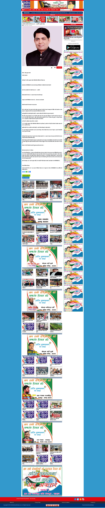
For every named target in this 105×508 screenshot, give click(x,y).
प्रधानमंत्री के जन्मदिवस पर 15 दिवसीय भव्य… (41, 453)
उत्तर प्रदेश (29, 9)
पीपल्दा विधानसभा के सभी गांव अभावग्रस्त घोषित (41, 287)
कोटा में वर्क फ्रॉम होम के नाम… (27, 275)
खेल (45, 9)
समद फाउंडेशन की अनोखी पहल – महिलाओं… (27, 287)
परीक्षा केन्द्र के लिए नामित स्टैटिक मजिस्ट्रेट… (28, 409)
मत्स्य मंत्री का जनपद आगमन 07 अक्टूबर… (41, 419)
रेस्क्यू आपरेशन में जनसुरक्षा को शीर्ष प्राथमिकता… (55, 375)
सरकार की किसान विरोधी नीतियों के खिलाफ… (56, 199)
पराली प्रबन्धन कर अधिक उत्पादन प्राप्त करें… (55, 453)
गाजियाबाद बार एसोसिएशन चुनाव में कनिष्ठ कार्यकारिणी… (55, 277)
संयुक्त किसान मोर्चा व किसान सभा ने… (41, 375)
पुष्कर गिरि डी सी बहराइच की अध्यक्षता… (40, 199)
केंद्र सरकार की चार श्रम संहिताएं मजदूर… (55, 243)
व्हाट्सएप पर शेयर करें (26, 175)
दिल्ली (23, 25)
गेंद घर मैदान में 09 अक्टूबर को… (55, 319)
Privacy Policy (37, 502)
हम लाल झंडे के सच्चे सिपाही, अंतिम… (27, 199)
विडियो (47, 9)
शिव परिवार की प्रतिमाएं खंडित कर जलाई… (28, 233)
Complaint (59, 67)
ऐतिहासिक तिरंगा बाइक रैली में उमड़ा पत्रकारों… (28, 189)
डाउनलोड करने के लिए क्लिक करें (72, 43)
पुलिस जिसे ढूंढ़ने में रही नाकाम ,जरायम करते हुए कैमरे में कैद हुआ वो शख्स (73, 38)
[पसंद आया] (51, 67)
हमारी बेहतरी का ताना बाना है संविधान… (40, 233)
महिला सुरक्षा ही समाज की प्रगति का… (55, 409)
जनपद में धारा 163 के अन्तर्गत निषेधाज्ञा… (27, 419)
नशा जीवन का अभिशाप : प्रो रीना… (42, 276)
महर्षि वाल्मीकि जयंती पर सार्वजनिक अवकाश (42, 409)
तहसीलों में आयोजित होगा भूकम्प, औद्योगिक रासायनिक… (41, 463)
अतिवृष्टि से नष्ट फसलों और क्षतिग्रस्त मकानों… (54, 419)
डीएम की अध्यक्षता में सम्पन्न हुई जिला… (27, 463)
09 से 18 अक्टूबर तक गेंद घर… (41, 363)
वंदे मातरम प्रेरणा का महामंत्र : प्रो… (55, 287)
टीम (49, 9)
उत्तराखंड (33, 9)
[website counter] (52, 505)
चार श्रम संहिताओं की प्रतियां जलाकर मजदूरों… (27, 243)
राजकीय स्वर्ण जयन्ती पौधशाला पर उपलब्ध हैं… (55, 331)
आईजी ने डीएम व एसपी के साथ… (27, 451)
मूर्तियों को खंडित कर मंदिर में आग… (42, 188)
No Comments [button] (26, 177)
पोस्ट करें (57, 9)
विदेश (25, 9)
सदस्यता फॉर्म (53, 9)
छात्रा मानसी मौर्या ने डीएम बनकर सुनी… (41, 331)
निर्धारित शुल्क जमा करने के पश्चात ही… (28, 365)
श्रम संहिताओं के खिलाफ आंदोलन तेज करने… (55, 189)
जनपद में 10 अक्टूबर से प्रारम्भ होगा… (55, 365)
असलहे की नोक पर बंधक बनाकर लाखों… (27, 321)
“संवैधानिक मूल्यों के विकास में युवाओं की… (41, 243)
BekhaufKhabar (90, 505)
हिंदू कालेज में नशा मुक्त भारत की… (56, 232)
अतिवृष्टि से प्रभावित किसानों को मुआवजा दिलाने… (41, 321)
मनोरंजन (42, 9)
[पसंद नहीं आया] (54, 67)
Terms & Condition (65, 502)
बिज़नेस (39, 9)
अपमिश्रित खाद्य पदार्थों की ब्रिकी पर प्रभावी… (27, 331)
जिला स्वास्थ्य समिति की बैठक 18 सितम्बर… (55, 463)
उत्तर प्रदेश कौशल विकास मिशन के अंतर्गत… (28, 375)
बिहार (36, 9)
